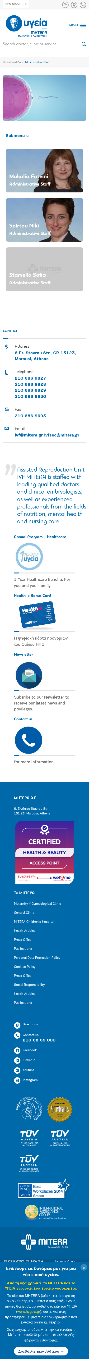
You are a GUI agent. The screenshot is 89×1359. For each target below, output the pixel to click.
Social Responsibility (29, 985)
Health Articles (24, 931)
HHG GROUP (13, 4)
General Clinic (24, 913)
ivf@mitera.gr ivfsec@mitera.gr (47, 435)
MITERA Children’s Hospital (34, 922)
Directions (30, 1024)
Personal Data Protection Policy (37, 958)
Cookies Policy (24, 967)
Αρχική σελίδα (12, 62)
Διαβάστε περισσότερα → (41, 1351)
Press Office (22, 940)
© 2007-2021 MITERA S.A (23, 1261)
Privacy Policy (65, 1261)
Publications (23, 949)
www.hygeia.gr (28, 1311)
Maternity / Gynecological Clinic (37, 904)
